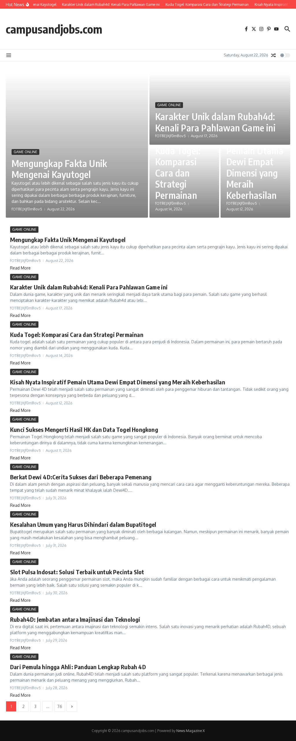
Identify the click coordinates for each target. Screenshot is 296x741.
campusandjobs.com (54, 29)
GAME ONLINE (25, 152)
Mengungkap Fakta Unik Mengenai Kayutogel (59, 168)
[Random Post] (273, 55)
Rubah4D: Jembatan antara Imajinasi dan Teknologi (75, 619)
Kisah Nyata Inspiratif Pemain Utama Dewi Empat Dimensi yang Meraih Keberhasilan (254, 161)
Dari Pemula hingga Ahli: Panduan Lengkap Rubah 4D (78, 666)
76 (59, 706)
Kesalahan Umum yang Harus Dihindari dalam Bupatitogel (83, 524)
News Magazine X (190, 731)
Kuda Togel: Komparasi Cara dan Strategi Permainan (177, 173)
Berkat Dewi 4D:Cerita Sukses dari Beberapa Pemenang (80, 476)
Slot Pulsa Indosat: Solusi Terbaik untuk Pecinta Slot (77, 571)
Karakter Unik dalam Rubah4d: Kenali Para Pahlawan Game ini (215, 122)
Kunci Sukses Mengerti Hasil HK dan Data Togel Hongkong (84, 429)
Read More (20, 267)
